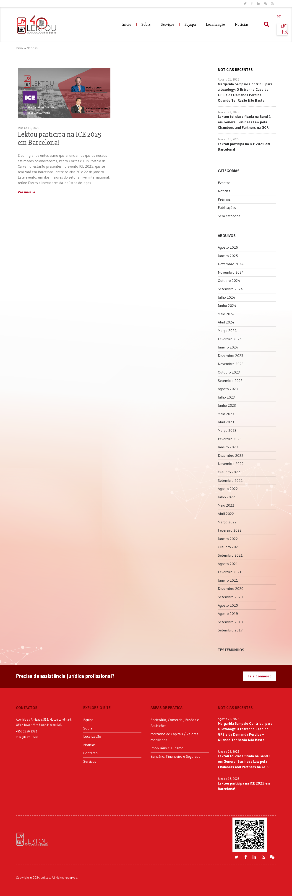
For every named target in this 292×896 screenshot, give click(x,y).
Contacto (90, 753)
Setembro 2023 (230, 380)
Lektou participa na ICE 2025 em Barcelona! (60, 138)
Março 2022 (227, 522)
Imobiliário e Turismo (167, 748)
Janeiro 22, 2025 (228, 112)
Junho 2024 (227, 305)
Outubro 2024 (229, 280)
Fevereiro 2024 (230, 339)
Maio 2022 (226, 505)
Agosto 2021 (228, 563)
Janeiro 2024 (228, 347)
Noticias (32, 48)
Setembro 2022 (230, 480)
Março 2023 (227, 430)
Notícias (241, 24)
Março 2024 (227, 330)
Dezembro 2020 (230, 588)
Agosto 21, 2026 (228, 79)
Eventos (224, 182)
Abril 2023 (226, 422)
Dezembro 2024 (231, 264)
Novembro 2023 (230, 363)
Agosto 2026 (228, 247)
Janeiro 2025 (228, 255)
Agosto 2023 (228, 388)
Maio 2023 (226, 413)
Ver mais (24, 192)
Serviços (167, 24)
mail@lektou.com (27, 737)
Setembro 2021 (230, 555)
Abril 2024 (226, 322)
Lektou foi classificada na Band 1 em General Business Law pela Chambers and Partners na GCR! (244, 122)
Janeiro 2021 (228, 580)
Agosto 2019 (228, 613)
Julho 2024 (226, 297)
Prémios (224, 199)
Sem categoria (229, 216)
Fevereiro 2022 (230, 530)
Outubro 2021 (229, 547)
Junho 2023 (227, 405)
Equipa (190, 24)
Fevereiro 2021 (230, 572)
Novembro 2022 (231, 463)
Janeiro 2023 (228, 447)
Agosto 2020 (228, 605)
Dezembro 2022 (230, 455)
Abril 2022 (226, 513)
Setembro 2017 (230, 630)
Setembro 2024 (230, 289)
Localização (215, 24)
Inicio (19, 48)
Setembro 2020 (230, 597)
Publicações (227, 207)
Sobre (146, 24)
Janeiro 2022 (228, 538)
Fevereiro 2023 (229, 439)
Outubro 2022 (229, 472)
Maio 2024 (226, 314)
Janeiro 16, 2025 (28, 128)
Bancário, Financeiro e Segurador (176, 756)
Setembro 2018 (230, 622)
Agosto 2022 (228, 488)
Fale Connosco (259, 676)
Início (126, 24)
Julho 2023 (226, 397)
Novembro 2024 (231, 272)
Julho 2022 (226, 497)
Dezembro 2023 (230, 355)
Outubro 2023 (229, 372)
